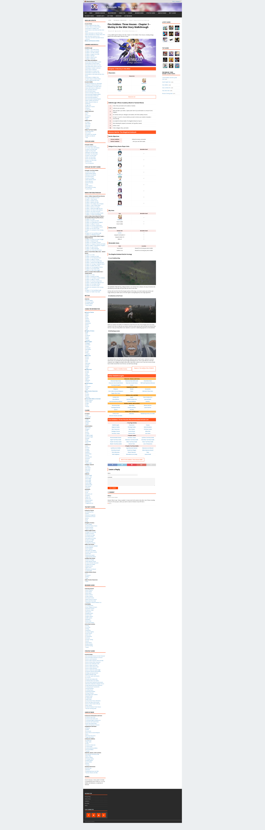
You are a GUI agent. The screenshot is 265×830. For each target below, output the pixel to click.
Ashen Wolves (89, 383)
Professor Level (89, 610)
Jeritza (87, 324)
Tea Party (88, 627)
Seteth (143, 91)
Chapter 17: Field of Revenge (92, 248)
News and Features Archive (92, 40)
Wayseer (88, 108)
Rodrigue (88, 340)
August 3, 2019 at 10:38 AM (112, 497)
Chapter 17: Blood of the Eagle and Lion (95, 262)
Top (86, 13)
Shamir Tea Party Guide (116, 443)
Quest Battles (147, 407)
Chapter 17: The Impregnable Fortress (94, 227)
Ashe (87, 361)
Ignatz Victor (88, 567)
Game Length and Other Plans (92, 25)
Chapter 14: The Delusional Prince (93, 257)
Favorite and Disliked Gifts (92, 679)
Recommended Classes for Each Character (95, 656)
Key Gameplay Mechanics (91, 89)
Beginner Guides (139, 13)
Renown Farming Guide (91, 708)
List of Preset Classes (91, 91)
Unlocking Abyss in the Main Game (93, 86)
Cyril (87, 329)
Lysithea (88, 377)
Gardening (88, 630)
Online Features (89, 596)
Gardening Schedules (90, 691)
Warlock (87, 452)
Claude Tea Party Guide (115, 441)
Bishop (87, 455)
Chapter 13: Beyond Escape (92, 241)
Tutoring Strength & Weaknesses (93, 720)
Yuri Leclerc (88, 133)
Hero (87, 446)
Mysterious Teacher (90, 106)
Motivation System (90, 608)
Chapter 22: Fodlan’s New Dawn (93, 291)
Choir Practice (89, 633)
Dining (87, 625)
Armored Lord (89, 494)
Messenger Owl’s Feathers (92, 694)
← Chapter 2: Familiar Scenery (119, 369)
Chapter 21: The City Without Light (93, 290)
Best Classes (172, 13)
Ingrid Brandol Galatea (131, 448)
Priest (87, 443)
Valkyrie (87, 128)
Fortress (88, 447)
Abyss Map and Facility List (92, 102)
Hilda (87, 374)
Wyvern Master (89, 500)
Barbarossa (88, 501)
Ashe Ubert (88, 553)
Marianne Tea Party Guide (131, 439)
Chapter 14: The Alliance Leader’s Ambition (95, 278)
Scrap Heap (88, 109)
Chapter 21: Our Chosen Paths (92, 268)
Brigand (87, 429)
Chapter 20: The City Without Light (93, 233)
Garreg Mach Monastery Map (92, 754)
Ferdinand (119, 174)
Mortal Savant (89, 484)
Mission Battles (147, 405)
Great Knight (88, 483)
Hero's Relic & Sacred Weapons (115, 391)
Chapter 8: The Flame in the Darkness (94, 210)
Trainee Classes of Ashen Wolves (93, 27)
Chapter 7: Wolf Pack (90, 58)
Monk (87, 424)
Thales (87, 403)
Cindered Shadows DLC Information (94, 83)
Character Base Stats (116, 381)
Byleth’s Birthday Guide (91, 674)
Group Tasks (89, 614)
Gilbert (87, 338)
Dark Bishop (88, 453)
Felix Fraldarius (115, 454)
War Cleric (88, 125)
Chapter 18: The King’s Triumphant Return (95, 264)
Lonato (119, 233)
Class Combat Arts (147, 397)
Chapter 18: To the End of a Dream (94, 250)
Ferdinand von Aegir (90, 535)
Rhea (119, 91)
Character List (131, 96)
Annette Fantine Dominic (91, 552)
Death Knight (89, 401)
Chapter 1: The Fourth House (92, 49)
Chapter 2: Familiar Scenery (92, 200)
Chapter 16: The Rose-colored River (94, 225)
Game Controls (89, 594)
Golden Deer (89, 369)
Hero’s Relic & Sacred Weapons (93, 732)
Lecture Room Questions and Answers (94, 682)
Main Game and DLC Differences (93, 88)
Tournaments (89, 636)
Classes (130, 13)
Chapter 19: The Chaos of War (92, 285)
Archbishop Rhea (89, 131)
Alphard (87, 320)
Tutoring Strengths (115, 385)
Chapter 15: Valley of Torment (92, 224)
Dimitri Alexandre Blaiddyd (92, 546)
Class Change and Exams (91, 607)
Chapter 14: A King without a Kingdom (94, 222)
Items (131, 391)
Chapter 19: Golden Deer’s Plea (93, 265)
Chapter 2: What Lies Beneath (92, 51)
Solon (87, 405)
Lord (87, 492)
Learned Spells (147, 399)
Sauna (87, 647)
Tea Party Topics (89, 16)
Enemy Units (116, 413)
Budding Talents (89, 613)
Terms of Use (87, 799)
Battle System (89, 618)
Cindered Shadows (100, 13)
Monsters (131, 413)
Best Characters (116, 429)
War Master (88, 486)
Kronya (87, 406)
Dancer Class (132, 443)
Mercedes (88, 363)
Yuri (87, 114)
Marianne (88, 380)
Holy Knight (88, 481)
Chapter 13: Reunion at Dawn (92, 220)
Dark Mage (88, 441)
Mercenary (88, 427)
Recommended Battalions (92, 97)
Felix (87, 360)
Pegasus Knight (89, 435)
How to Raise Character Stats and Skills (94, 660)
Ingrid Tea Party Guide (115, 439)
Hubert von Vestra (90, 533)
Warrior (87, 460)
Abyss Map (131, 405)
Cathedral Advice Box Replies (92, 680)
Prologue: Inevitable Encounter (93, 197)
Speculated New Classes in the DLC (94, 66)
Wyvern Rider (89, 463)
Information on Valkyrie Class (92, 28)
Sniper (87, 461)
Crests (131, 385)
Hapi (87, 119)
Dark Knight (88, 480)
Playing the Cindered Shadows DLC (94, 85)
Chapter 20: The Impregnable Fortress (94, 267)
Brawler (87, 438)
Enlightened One (89, 503)
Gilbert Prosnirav (89, 529)
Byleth (119, 83)
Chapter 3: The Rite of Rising (92, 52)
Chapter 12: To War (90, 219)
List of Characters (147, 443)
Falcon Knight (89, 475)
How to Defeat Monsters (91, 668)
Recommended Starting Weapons (93, 99)
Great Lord (88, 498)
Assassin (88, 458)
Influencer (88, 103)
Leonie (87, 381)
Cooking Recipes (89, 690)
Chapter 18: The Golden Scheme (93, 284)
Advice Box (118, 16)
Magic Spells (88, 742)
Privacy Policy (88, 796)
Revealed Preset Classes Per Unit (93, 65)
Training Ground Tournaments (92, 686)
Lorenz (87, 372)
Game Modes (89, 591)
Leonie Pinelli (148, 454)
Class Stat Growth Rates (132, 383)
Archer (87, 432)
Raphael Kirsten (89, 566)
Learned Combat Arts (131, 399)
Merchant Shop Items (148, 391)
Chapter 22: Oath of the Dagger (93, 270)
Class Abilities (115, 399)
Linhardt (120, 186)
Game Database (162, 13)
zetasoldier (118, 31)
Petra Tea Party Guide (147, 441)
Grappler (88, 450)
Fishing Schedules (90, 693)
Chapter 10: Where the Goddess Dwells (94, 213)
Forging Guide (89, 697)
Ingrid (87, 368)
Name (109, 473)
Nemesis (88, 397)
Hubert (119, 168)
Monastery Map (116, 405)
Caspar (119, 180)
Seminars (88, 638)
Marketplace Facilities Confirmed (93, 68)
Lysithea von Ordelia (116, 448)
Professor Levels (148, 429)
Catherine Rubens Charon (91, 526)
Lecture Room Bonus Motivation (93, 700)
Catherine (143, 83)
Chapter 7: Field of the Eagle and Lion (94, 208)
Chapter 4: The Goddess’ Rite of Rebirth (94, 203)
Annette (87, 364)
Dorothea (119, 205)
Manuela (88, 321)
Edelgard (120, 161)
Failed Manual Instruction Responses (94, 685)
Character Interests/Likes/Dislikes (93, 671)
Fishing (87, 628)
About (86, 805)
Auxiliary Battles (132, 407)
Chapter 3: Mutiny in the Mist (92, 202)
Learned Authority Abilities (115, 401)
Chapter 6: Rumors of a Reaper (93, 207)
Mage (87, 440)
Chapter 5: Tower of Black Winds (93, 205)
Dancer (87, 490)
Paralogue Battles (115, 407)
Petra (119, 199)
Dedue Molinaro (89, 547)
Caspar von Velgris (90, 539)
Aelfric (87, 112)
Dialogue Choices (116, 431)
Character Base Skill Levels (131, 381)
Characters (122, 13)
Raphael (87, 375)
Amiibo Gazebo (89, 644)
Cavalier (87, 433)
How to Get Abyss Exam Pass (92, 92)
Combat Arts (116, 397)
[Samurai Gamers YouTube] (99, 815)
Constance (88, 116)
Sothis (87, 315)
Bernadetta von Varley (131, 454)
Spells (131, 397)
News (90, 13)
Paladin (87, 449)
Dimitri (87, 357)
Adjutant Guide (89, 696)
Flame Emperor (89, 400)
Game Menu (88, 593)
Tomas (87, 326)
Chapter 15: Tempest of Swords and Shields (95, 244)
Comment (110, 477)
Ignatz (87, 378)
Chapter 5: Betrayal (90, 55)
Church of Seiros (90, 312)
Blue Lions (88, 355)
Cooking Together (90, 631)
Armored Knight (89, 437)
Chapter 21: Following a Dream (93, 234)
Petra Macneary (116, 452)
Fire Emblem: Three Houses (129, 31)
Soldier (87, 423)
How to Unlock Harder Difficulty (93, 703)
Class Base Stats (148, 381)
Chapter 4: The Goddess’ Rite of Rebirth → (144, 368)
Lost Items (110, 16)
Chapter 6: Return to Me (91, 57)
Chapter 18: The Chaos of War (92, 228)
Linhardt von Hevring (90, 542)
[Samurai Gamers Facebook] (88, 815)
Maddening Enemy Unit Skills (148, 413)
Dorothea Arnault (115, 450)
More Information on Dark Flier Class (94, 33)
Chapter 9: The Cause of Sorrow (93, 211)
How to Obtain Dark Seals (91, 665)
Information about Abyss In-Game (93, 62)
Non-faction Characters (92, 391)
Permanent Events (90, 597)
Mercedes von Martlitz (91, 550)
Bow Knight (88, 478)
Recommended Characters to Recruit (94, 657)
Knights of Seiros (90, 331)
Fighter (87, 419)
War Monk (88, 123)
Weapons (116, 389)
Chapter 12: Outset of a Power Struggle (94, 239)
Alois (87, 334)
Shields (131, 389)
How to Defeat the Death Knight (93, 670)
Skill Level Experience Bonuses (148, 383)
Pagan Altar (88, 105)
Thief (87, 430)
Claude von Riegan (131, 450)
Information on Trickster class (92, 71)
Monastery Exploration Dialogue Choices (95, 683)
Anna (87, 392)
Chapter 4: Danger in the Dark (92, 54)
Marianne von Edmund (147, 448)
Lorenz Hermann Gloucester (92, 563)
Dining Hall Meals (90, 688)
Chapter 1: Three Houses (91, 199)
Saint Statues (89, 642)
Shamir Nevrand (132, 452)
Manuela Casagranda (90, 515)
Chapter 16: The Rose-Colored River (94, 261)
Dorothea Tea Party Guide (147, 439)
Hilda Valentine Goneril (147, 450)
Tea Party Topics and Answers (92, 147)
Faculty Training (89, 639)
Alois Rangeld (89, 524)
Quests (115, 409)
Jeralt (87, 332)
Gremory (88, 487)
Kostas (87, 395)
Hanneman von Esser (90, 516)
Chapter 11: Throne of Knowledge (93, 214)
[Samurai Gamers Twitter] (94, 815)
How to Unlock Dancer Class (92, 666)
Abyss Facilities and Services (92, 100)
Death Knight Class (166, 82)
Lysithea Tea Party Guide (148, 437)
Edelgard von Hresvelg (91, 532)
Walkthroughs (112, 13)
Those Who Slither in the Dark (93, 398)
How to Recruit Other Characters (93, 662)
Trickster (88, 122)
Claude (87, 371)
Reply (110, 503)
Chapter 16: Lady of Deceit (92, 247)
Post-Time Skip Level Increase (92, 702)
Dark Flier (88, 126)
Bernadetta (119, 193)
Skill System (88, 611)
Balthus (87, 117)
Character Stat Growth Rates (116, 383)
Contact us (87, 801)
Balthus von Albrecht (90, 136)
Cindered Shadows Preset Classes (93, 707)
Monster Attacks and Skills (115, 415)
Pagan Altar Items (115, 393)
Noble (87, 415)
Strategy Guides (150, 13)
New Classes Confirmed (91, 69)
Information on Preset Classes (92, 63)
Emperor (88, 495)
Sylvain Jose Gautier (90, 555)
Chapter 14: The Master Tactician (93, 242)
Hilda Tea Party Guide (131, 441)
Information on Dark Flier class (93, 72)
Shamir (87, 337)
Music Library (89, 705)
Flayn (148, 452)
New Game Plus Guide (91, 601)
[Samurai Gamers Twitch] (104, 815)
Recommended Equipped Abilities (93, 94)
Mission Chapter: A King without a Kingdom (95, 245)
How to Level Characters (91, 659)
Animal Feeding (89, 645)
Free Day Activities (90, 622)
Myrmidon (88, 421)
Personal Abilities (132, 401)
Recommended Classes (115, 437)
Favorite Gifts (100, 16)
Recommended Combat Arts (92, 95)
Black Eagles (89, 341)
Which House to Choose (91, 599)
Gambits (148, 401)
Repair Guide (89, 699)
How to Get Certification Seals (92, 663)
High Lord (88, 497)
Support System (89, 616)
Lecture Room (128, 16)
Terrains (132, 409)
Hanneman (88, 323)
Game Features (89, 590)
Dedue (87, 358)
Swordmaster (89, 457)
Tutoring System (89, 605)
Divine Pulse (88, 621)
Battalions (88, 619)
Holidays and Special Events (92, 673)
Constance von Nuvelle (91, 134)
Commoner (88, 416)
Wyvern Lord (89, 477)
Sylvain (87, 366)
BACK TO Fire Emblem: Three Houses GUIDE (131, 459)
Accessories (147, 389)
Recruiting (87, 803)
